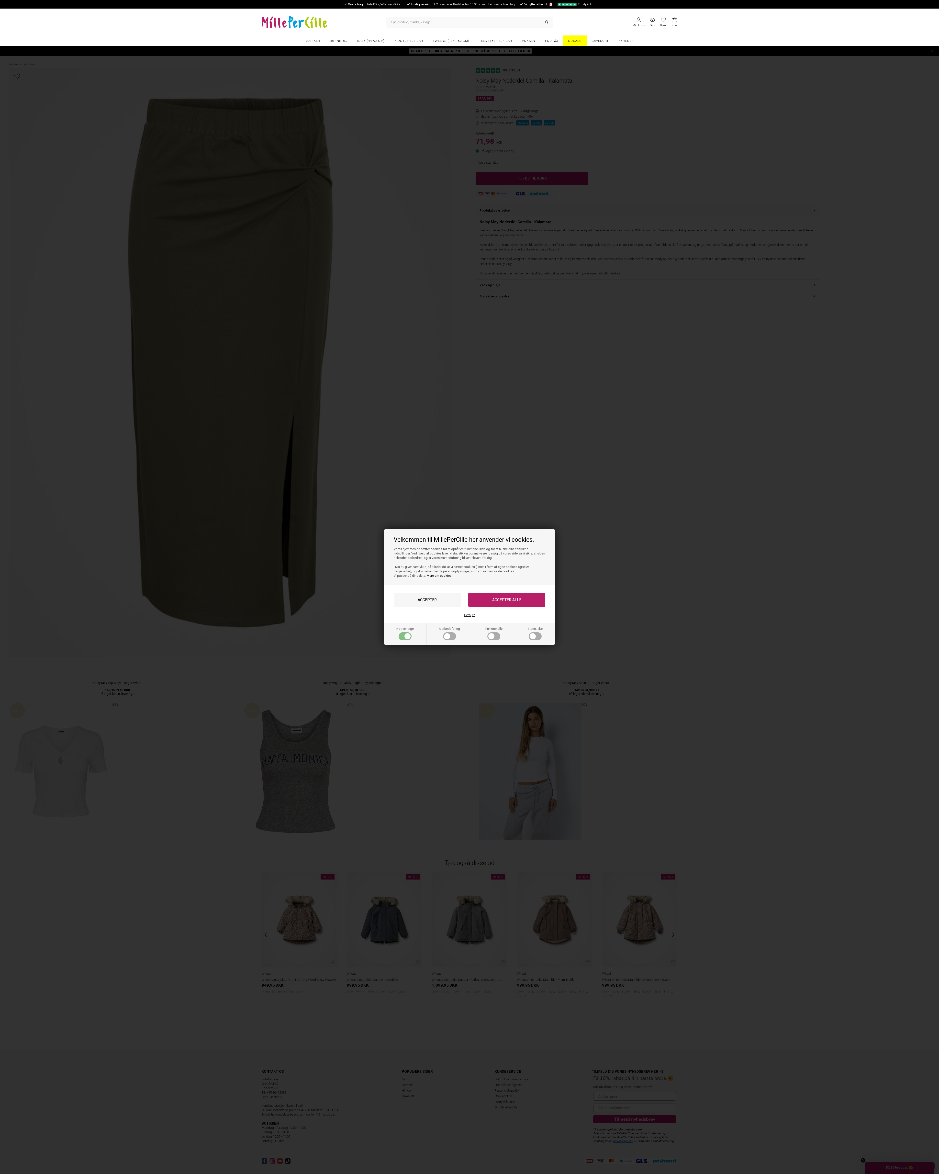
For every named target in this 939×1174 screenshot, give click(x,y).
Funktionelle (494, 629)
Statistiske (535, 629)
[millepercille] (324, 22)
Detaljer (469, 615)
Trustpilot (584, 4)
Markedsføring (449, 629)
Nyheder (626, 41)
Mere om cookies (439, 575)
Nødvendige (405, 629)
